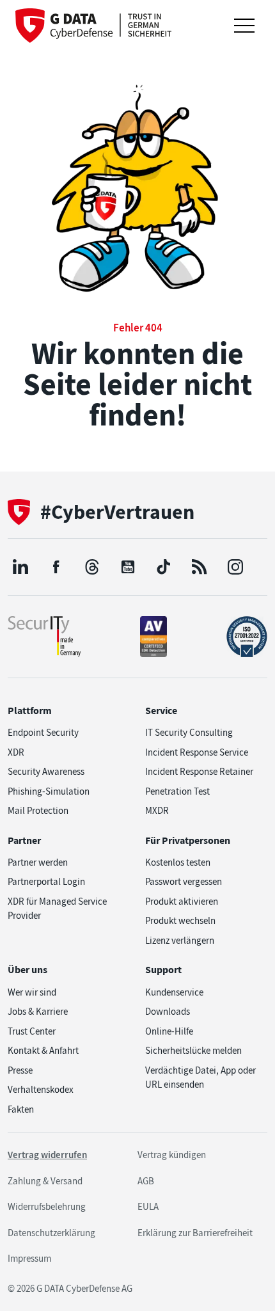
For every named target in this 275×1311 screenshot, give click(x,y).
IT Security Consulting (189, 732)
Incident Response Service (196, 752)
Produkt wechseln (180, 920)
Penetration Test (177, 791)
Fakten (21, 1109)
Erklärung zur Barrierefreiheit (195, 1233)
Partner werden (38, 862)
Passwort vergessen (183, 881)
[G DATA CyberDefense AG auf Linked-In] (20, 567)
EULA (148, 1206)
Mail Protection (38, 810)
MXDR (157, 810)
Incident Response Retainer (199, 771)
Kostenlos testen (177, 862)
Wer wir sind (32, 992)
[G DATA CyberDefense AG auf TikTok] (163, 567)
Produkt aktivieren (181, 901)
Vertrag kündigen (172, 1154)
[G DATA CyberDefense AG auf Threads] (92, 567)
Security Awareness (46, 771)
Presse (20, 1070)
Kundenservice (174, 992)
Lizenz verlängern (179, 940)
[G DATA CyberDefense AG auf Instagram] (235, 567)
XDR (16, 752)
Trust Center (32, 1031)
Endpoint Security (43, 732)
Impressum (29, 1258)
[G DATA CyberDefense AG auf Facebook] (56, 567)
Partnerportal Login (46, 881)
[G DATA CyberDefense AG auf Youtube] (128, 567)
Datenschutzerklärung (51, 1233)
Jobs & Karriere (38, 1011)
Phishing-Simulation (49, 791)
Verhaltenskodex (41, 1089)
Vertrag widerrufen (47, 1154)
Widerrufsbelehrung (47, 1206)
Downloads (167, 1011)
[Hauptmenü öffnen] (244, 25)
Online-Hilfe (169, 1031)
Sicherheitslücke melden (193, 1050)
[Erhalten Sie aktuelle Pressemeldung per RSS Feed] (199, 567)
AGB (146, 1181)
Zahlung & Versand (45, 1181)
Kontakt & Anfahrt (43, 1050)
